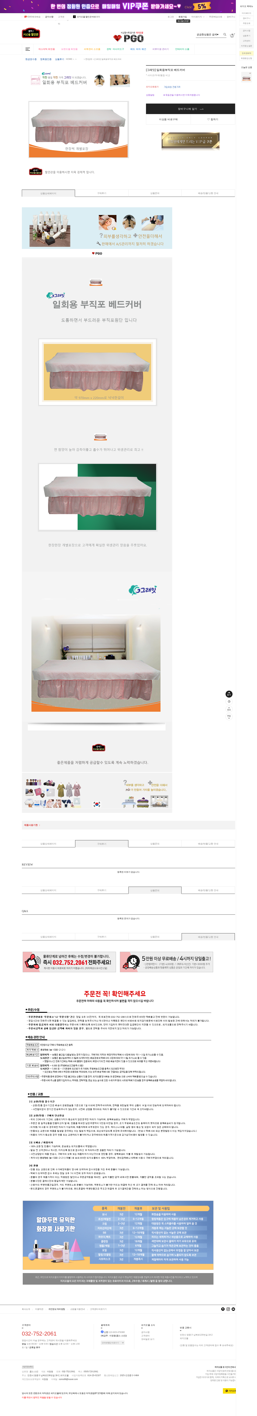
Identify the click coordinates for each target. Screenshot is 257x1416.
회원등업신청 (246, 58)
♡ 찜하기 (212, 119)
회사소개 (26, 1309)
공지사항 (246, 31)
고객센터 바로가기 (98, 1309)
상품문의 (154, 193)
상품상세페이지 (48, 193)
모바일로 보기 (147, 1339)
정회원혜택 (246, 53)
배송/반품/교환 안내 (208, 193)
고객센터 (246, 41)
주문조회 (246, 23)
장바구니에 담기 (188, 109)
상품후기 (246, 36)
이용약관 (39, 1309)
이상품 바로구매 (168, 119)
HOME (69, 59)
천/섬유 (88, 59)
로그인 (171, 17)
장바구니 (246, 18)
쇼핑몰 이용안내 (77, 1309)
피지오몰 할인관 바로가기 (87, 17)
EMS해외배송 (34, 17)
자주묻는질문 (246, 46)
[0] (232, 43)
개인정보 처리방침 (56, 1309)
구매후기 (101, 193)
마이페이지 (246, 13)
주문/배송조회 (215, 17)
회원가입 (183, 17)
